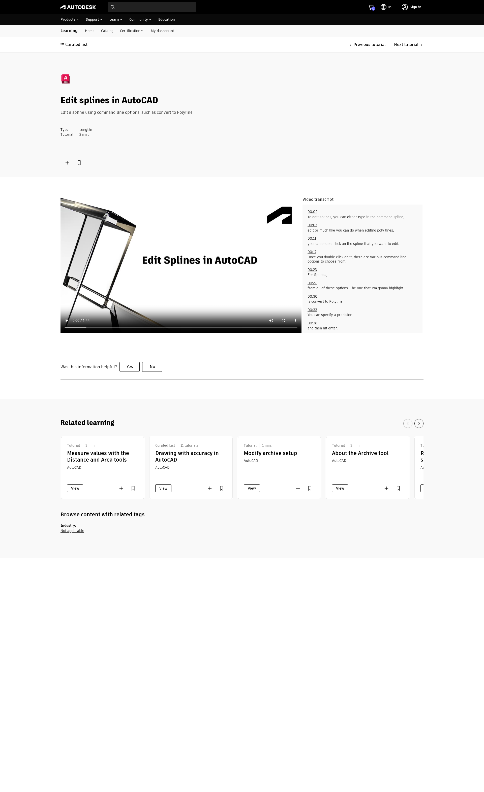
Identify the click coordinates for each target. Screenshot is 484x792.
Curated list (76, 44)
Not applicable (72, 530)
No (152, 367)
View (75, 488)
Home (90, 30)
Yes (130, 367)
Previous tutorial (369, 44)
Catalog (107, 30)
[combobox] (152, 7)
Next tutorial (406, 44)
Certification (130, 30)
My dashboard (162, 30)
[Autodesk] (78, 7)
